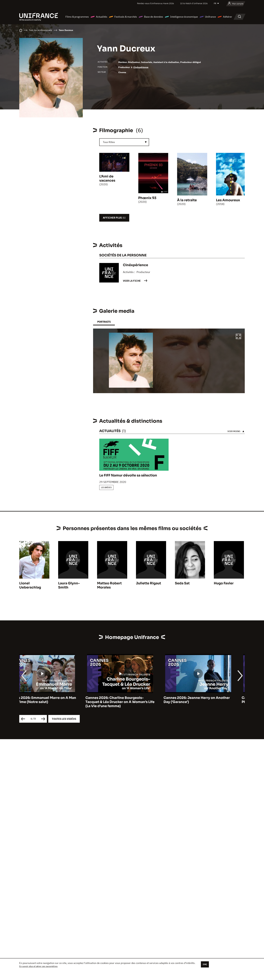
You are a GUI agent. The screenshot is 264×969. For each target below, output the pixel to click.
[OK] (205, 964)
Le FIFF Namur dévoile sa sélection (128, 475)
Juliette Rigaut (148, 583)
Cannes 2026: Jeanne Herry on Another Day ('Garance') (130, 700)
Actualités (101, 16)
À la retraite (187, 200)
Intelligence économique (184, 16)
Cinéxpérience (140, 67)
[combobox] (124, 142)
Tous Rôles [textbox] (109, 142)
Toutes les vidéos (64, 718)
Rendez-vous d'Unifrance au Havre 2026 (155, 3)
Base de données (153, 16)
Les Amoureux (228, 200)
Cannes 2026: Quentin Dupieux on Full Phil (207, 700)
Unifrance (210, 16)
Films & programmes (77, 16)
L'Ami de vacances (107, 178)
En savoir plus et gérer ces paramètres (38, 966)
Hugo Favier (224, 583)
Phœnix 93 (147, 198)
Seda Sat (182, 583)
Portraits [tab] (104, 321)
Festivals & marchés (125, 16)
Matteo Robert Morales (109, 585)
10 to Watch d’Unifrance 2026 (194, 3)
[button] (238, 336)
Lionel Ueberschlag (30, 585)
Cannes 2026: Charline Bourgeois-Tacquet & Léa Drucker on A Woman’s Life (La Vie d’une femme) (53, 702)
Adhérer (227, 16)
